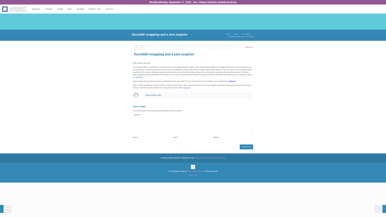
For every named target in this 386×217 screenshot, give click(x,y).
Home (228, 34)
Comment (137, 115)
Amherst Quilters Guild (153, 95)
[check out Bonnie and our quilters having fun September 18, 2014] (380, 209)
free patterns (245, 34)
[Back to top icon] (193, 167)
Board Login (193, 175)
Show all (250, 47)
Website (216, 137)
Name (135, 137)
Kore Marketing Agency (195, 171)
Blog (235, 34)
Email (175, 137)
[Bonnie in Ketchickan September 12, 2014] (6, 209)
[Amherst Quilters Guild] (14, 9)
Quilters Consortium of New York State (210, 158)
